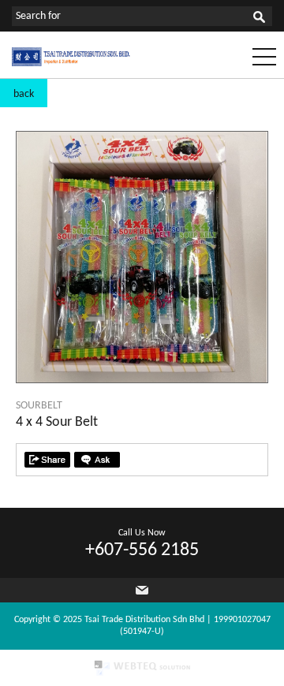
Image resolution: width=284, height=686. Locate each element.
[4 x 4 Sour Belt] (142, 380)
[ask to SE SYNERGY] (97, 460)
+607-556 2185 (142, 550)
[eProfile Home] (71, 63)
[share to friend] (47, 460)
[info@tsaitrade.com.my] (142, 590)
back (23, 94)
